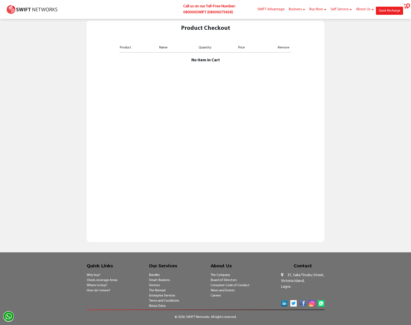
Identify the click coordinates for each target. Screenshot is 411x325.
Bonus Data (157, 306)
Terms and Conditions (164, 300)
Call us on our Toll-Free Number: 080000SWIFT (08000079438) (209, 9)
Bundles (154, 275)
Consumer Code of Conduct (230, 285)
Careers (216, 295)
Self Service (339, 9)
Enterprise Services (162, 295)
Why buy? (93, 275)
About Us (363, 9)
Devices (154, 285)
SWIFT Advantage (270, 9)
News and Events (223, 290)
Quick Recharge (389, 10)
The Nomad (157, 290)
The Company (220, 275)
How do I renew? (98, 290)
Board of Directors (224, 280)
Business (295, 9)
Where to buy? (97, 285)
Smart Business (159, 280)
